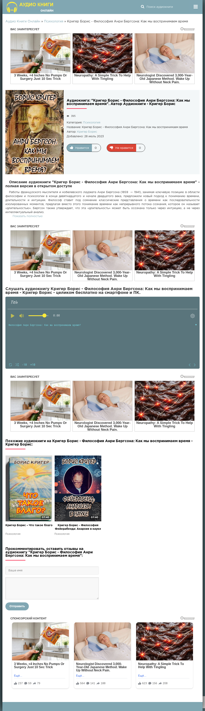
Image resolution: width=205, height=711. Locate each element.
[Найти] (143, 7)
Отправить (17, 606)
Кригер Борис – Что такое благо (28, 525)
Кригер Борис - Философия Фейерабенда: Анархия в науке (78, 527)
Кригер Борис (87, 132)
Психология (91, 122)
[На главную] (30, 7)
